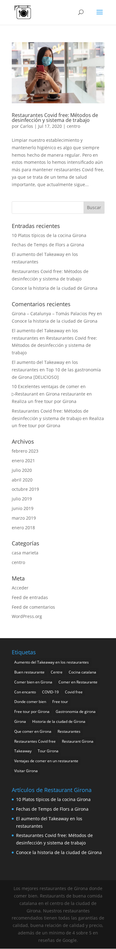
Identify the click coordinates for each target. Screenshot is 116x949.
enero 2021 (23, 460)
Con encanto (25, 692)
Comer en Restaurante (77, 682)
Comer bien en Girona (33, 682)
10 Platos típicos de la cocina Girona (49, 235)
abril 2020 (22, 480)
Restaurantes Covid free (35, 741)
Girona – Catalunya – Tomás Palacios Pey (54, 313)
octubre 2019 (25, 489)
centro (73, 126)
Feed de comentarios (33, 607)
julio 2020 (22, 470)
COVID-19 (50, 692)
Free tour (60, 701)
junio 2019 (22, 508)
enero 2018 (23, 527)
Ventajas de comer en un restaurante (46, 760)
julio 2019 (22, 499)
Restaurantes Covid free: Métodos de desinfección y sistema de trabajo (55, 117)
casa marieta (25, 553)
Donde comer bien (30, 701)
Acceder (20, 588)
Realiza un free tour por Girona (44, 401)
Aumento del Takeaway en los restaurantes (51, 662)
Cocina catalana (82, 672)
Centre (56, 672)
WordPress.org (27, 616)
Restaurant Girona (77, 741)
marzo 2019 (24, 518)
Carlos (26, 126)
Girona (20, 721)
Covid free (74, 692)
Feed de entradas (30, 597)
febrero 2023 (25, 451)
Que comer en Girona (32, 731)
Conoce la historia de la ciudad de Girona (54, 288)
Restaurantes (69, 731)
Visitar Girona (26, 770)
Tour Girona (48, 751)
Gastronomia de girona (76, 711)
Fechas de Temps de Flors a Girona (48, 245)
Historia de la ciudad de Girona (58, 721)
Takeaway (23, 751)
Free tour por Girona (31, 711)
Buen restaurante (29, 672)
